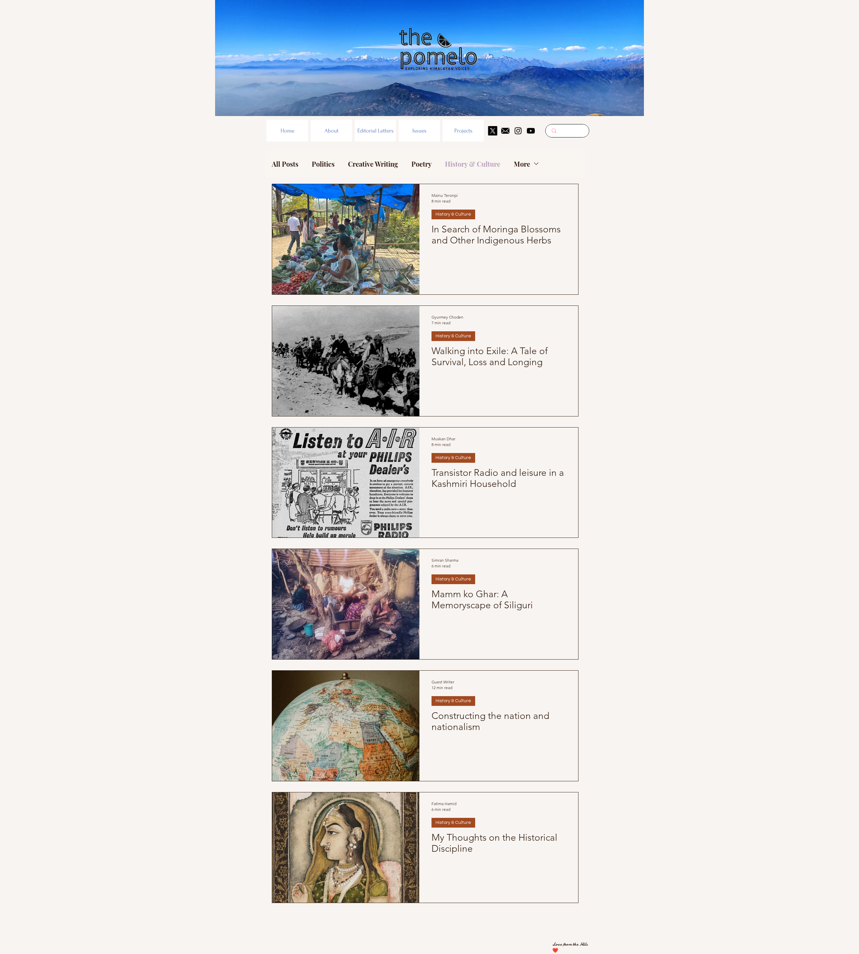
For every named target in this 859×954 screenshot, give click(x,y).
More (522, 164)
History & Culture (472, 164)
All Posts (285, 164)
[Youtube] (531, 130)
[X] (492, 130)
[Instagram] (518, 130)
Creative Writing (373, 164)
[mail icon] (505, 130)
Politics (323, 164)
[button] (331, 131)
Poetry (421, 164)
